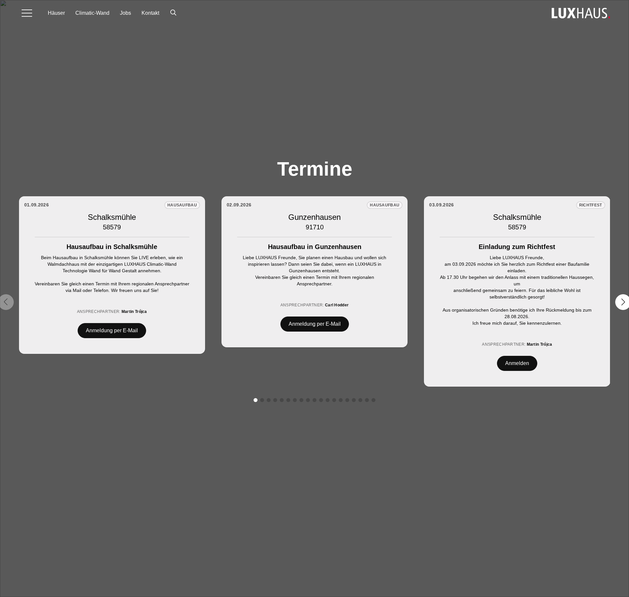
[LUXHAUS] (581, 13)
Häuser (56, 13)
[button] (255, 400)
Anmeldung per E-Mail (112, 330)
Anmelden (517, 363)
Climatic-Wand (92, 13)
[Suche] (173, 13)
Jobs (125, 13)
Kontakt (150, 13)
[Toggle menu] (27, 13)
